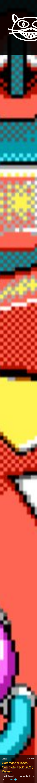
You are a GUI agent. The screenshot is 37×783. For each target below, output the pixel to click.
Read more (9, 779)
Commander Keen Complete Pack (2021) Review (17, 767)
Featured (4, 758)
